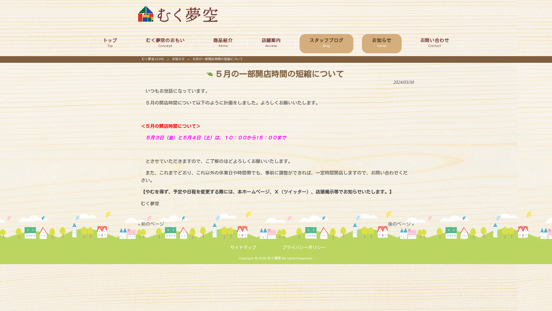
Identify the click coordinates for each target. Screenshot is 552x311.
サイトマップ (243, 248)
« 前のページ (151, 224)
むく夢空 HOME (153, 59)
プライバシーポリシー (303, 248)
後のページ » (401, 224)
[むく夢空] (178, 20)
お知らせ (178, 59)
